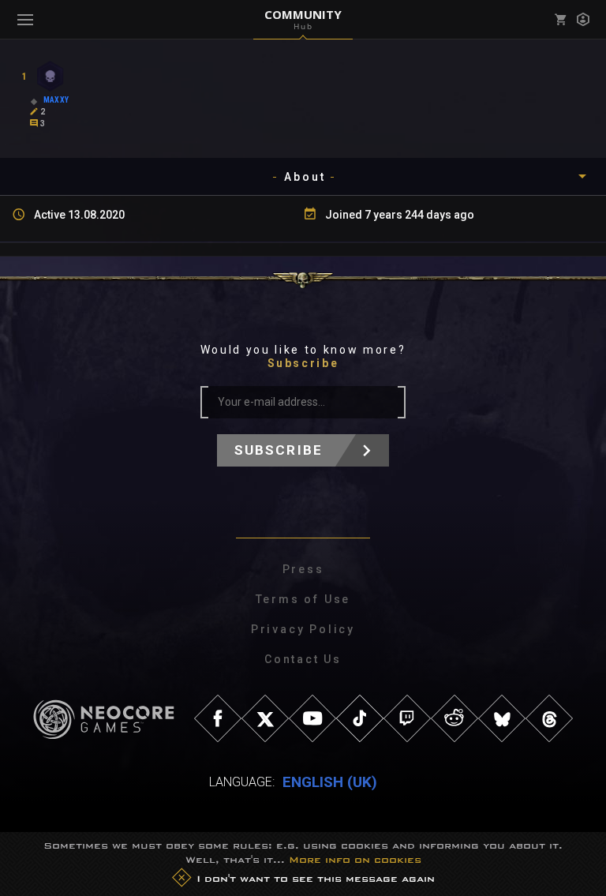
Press (303, 569)
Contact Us (303, 659)
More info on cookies (355, 859)
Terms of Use (303, 599)
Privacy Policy (303, 629)
